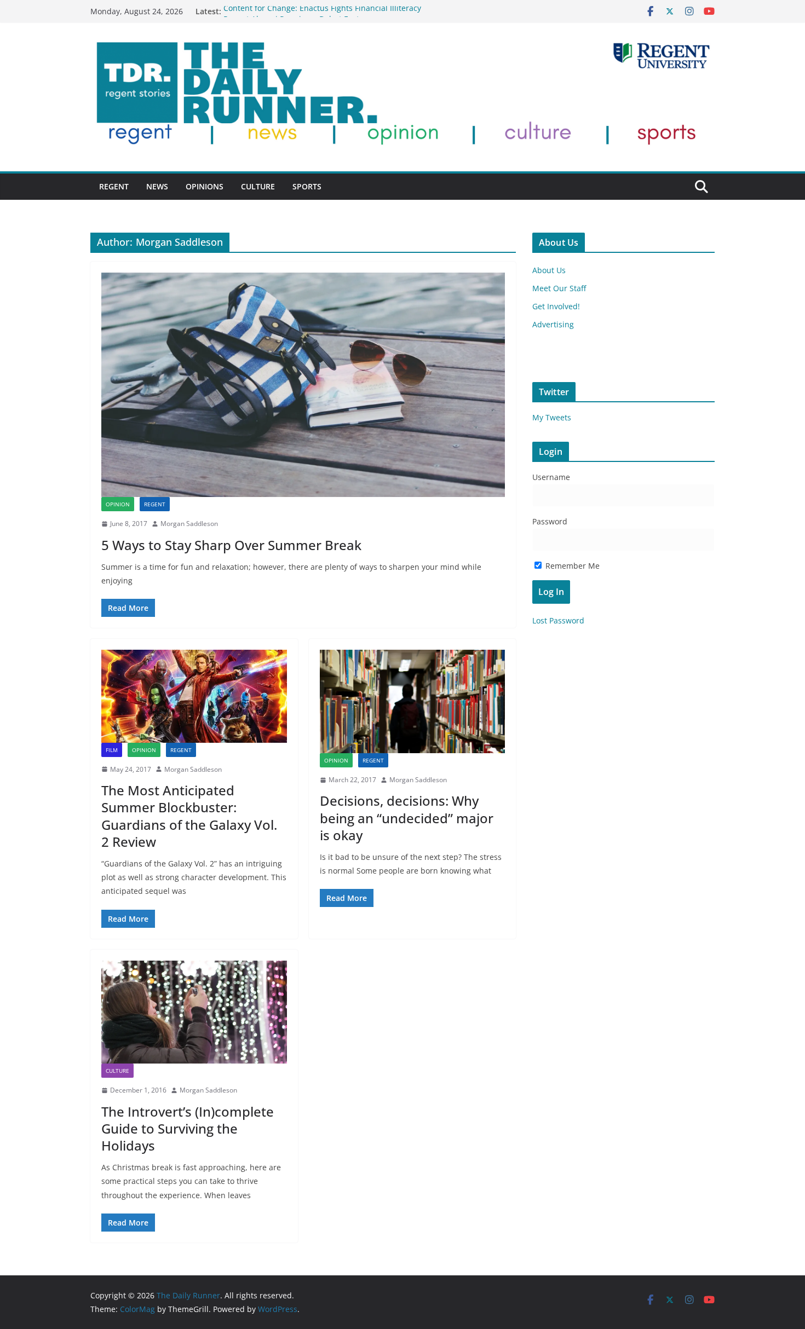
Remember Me (571, 566)
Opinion (118, 504)
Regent (114, 186)
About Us (549, 270)
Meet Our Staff (559, 288)
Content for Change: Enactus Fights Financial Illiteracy (322, 11)
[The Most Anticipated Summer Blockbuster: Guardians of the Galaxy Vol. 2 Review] (194, 696)
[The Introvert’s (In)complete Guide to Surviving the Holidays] (194, 1012)
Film (112, 750)
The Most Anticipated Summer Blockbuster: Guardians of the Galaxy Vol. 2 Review (189, 816)
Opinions (204, 186)
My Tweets (551, 417)
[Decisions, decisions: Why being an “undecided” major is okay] (412, 701)
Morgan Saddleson (189, 523)
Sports (306, 186)
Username (551, 477)
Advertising (553, 324)
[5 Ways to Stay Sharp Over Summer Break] (303, 385)
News (157, 186)
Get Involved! (556, 306)
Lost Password (558, 620)
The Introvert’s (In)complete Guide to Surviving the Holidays (187, 1128)
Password (549, 521)
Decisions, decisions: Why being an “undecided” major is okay (406, 817)
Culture (258, 186)
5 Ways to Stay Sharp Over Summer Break (231, 545)
